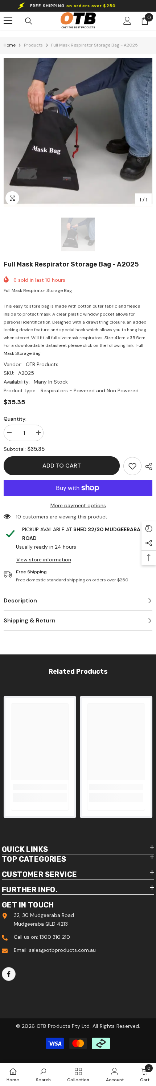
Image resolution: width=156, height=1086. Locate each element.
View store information (43, 559)
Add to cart (61, 465)
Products (33, 45)
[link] (132, 466)
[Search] (28, 21)
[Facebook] (9, 974)
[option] (78, 132)
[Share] (146, 466)
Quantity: (15, 419)
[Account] (127, 21)
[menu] (8, 20)
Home (10, 45)
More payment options (78, 505)
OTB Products (42, 364)
